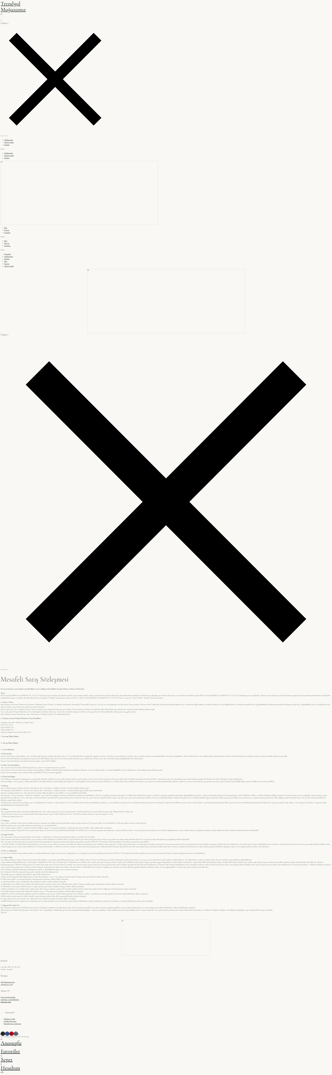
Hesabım (7, 233)
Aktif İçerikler (9, 142)
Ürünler (7, 145)
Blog (5, 228)
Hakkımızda (8, 140)
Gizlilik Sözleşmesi (10, 1021)
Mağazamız (13, 9)
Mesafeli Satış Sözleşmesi (12, 1024)
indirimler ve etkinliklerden (10, 1000)
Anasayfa (7, 254)
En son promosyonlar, (8, 997)
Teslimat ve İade (9, 1019)
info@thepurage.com (8, 982)
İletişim (6, 230)
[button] (55, 149)
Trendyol (10, 3)
